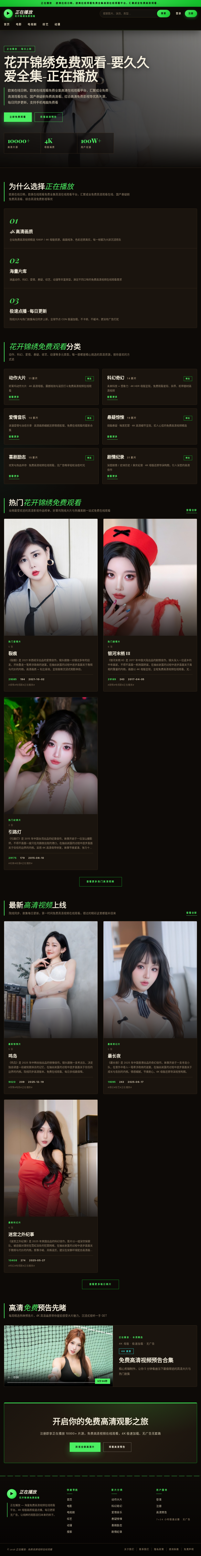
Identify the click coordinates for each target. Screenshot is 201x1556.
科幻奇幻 (116, 1505)
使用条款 (174, 1549)
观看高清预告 (48, 117)
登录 (178, 13)
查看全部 (191, 510)
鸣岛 (12, 1056)
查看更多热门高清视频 (101, 881)
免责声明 (189, 1549)
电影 (19, 24)
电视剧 (32, 24)
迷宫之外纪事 (21, 1234)
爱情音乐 (116, 1512)
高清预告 (161, 1512)
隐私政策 (159, 1549)
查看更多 (14, 397)
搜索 (163, 13)
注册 (191, 13)
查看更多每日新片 (100, 1284)
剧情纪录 (116, 1531)
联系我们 (144, 1549)
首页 (7, 24)
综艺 (46, 24)
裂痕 (12, 653)
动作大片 (116, 1499)
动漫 (58, 24)
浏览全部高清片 (85, 1447)
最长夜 (114, 1056)
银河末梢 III (119, 653)
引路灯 (14, 832)
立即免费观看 (18, 117)
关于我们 (129, 1549)
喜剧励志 (116, 1525)
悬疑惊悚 (116, 1518)
